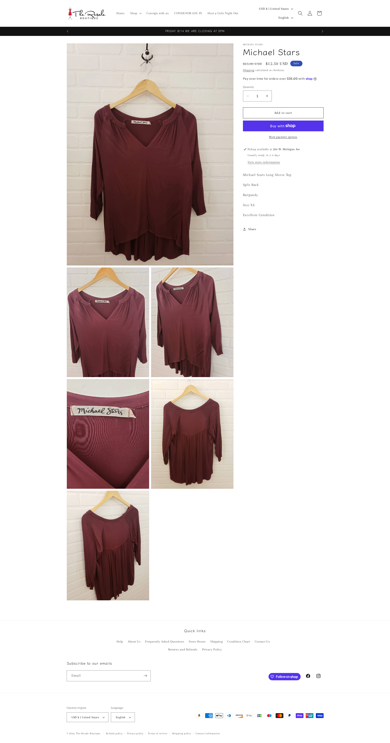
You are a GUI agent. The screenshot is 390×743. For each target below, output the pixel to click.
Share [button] (252, 229)
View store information (264, 162)
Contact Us (262, 642)
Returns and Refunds (182, 649)
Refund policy (114, 733)
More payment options (283, 136)
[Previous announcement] (67, 31)
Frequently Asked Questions (164, 642)
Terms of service (158, 733)
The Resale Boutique (88, 733)
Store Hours (197, 642)
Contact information (208, 733)
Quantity (248, 86)
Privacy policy (135, 733)
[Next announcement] (322, 31)
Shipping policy (181, 733)
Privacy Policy (212, 649)
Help (120, 642)
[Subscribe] (145, 675)
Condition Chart (238, 642)
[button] (135, 13)
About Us (134, 642)
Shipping (248, 70)
